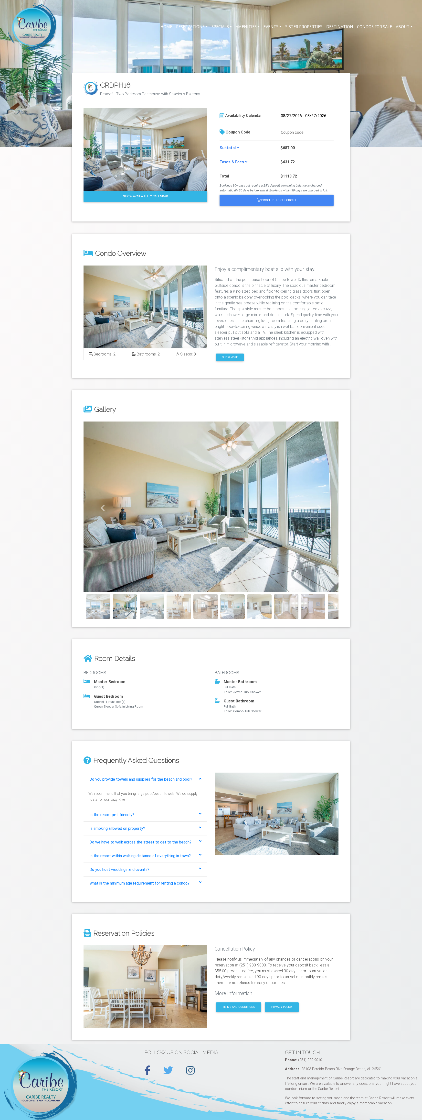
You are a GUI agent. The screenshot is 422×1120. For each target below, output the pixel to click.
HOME (166, 26)
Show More (230, 357)
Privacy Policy (282, 1007)
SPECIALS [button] (220, 26)
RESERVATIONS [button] (190, 26)
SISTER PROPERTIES (303, 26)
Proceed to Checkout (278, 200)
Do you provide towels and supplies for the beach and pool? (140, 779)
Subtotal (228, 147)
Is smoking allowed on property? (117, 828)
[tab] (145, 779)
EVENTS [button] (271, 26)
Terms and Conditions (238, 1007)
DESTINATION (339, 26)
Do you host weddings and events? (119, 869)
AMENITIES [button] (246, 26)
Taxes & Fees (232, 162)
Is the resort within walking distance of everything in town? (140, 856)
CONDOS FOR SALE (374, 26)
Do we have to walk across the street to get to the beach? (140, 842)
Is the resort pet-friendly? (111, 814)
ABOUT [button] (403, 26)
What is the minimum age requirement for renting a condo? (139, 883)
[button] (103, 506)
